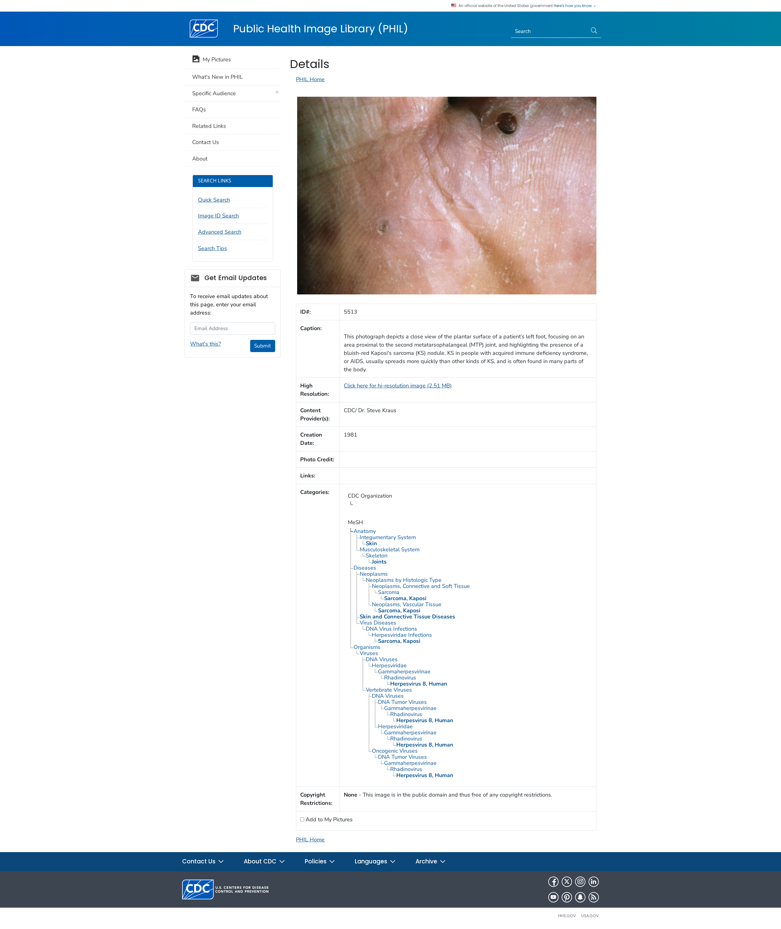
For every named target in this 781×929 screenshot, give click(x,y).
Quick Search (214, 199)
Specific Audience (214, 93)
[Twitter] (567, 882)
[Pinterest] (567, 897)
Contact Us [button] (199, 861)
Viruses (369, 653)
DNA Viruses (382, 659)
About (199, 158)
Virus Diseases (378, 622)
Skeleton (376, 555)
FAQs (199, 109)
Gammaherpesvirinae (404, 671)
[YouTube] (553, 897)
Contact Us (205, 142)
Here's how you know (573, 6)
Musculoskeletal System (389, 549)
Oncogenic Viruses (395, 750)
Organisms (367, 647)
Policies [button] (316, 861)
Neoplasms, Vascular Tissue (406, 604)
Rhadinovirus (400, 677)
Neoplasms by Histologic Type (403, 580)
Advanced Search (219, 232)
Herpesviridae (389, 665)
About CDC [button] (261, 861)
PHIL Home (310, 79)
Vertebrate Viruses (389, 689)
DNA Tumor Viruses (402, 702)
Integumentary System (388, 537)
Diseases (365, 567)
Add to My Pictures (328, 819)
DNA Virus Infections (391, 628)
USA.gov (590, 916)
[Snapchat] (580, 897)
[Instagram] (580, 882)
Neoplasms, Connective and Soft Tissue (421, 586)
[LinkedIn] (593, 882)
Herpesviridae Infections (402, 635)
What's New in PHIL (217, 77)
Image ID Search (218, 215)
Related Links (209, 126)
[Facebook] (553, 882)
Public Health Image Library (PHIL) (320, 28)
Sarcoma (388, 592)
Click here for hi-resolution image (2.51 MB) (398, 385)
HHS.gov (567, 916)
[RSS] (593, 897)
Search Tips (212, 248)
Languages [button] (372, 861)
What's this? (205, 343)
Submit (262, 345)
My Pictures (215, 59)
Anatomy (365, 531)
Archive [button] (427, 861)
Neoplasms (374, 574)
